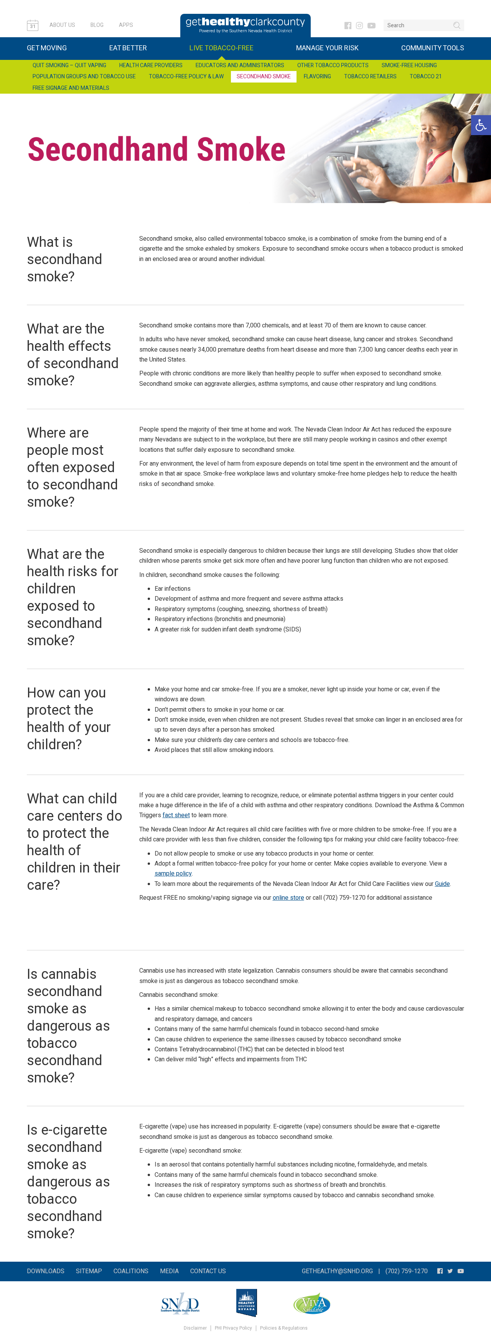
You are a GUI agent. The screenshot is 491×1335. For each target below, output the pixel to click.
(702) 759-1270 (407, 1271)
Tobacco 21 (426, 77)
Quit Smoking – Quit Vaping (69, 65)
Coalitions (131, 1271)
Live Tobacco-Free (221, 48)
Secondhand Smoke (264, 77)
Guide (442, 884)
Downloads (45, 1271)
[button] (481, 125)
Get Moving (47, 48)
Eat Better (128, 48)
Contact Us (208, 1271)
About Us (62, 25)
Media (169, 1271)
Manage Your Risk (327, 48)
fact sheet (176, 815)
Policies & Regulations (284, 1328)
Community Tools (432, 48)
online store (288, 897)
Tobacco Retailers (370, 77)
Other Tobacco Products (333, 65)
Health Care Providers (151, 65)
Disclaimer (195, 1328)
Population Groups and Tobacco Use (84, 77)
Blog (97, 25)
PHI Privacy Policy (233, 1328)
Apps (126, 25)
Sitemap (89, 1271)
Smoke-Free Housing (409, 65)
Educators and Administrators (240, 65)
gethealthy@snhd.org (337, 1271)
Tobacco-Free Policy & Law (186, 77)
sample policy (173, 873)
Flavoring (317, 77)
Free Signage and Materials (71, 88)
